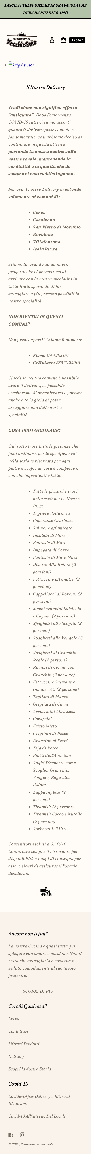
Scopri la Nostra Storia (29, 1068)
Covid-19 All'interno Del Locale (37, 1116)
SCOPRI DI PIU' (38, 991)
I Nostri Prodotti (23, 1043)
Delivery (16, 1056)
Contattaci (18, 1031)
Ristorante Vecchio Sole (37, 1144)
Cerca (13, 1018)
